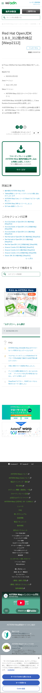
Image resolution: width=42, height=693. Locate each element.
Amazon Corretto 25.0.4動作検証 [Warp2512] (19, 247)
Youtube (24, 464)
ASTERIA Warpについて (19, 474)
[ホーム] (10, 3)
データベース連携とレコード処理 (20, 545)
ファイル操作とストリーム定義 (20, 535)
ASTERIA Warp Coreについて (19, 478)
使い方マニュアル (20, 514)
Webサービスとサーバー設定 (20, 552)
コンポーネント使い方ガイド (20, 559)
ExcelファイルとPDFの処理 (20, 543)
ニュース (20, 506)
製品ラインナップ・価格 (19, 482)
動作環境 (20, 526)
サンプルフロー (20, 574)
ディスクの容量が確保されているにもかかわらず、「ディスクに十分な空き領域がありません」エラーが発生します (23, 373)
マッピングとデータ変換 (20, 538)
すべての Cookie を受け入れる (21, 677)
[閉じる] (38, 658)
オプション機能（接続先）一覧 (19, 490)
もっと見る (29, 258)
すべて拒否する (21, 683)
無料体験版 (19, 588)
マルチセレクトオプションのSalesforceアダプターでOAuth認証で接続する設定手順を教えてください (22, 358)
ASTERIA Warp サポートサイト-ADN (16, 24)
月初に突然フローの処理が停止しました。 (22, 366)
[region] (21, 674)
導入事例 (19, 486)
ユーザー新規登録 (34, 2)
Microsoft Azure (20, 564)
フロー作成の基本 (20, 533)
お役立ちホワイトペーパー (19, 498)
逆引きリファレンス (20, 530)
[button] (34, 133)
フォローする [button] (33, 48)
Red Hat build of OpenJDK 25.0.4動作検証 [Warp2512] (22, 237)
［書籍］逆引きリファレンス (19, 584)
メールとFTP (20, 548)
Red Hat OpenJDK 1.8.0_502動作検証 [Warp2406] (21, 244)
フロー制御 (20, 540)
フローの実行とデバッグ (20, 550)
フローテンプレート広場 (19, 494)
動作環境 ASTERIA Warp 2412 (15, 191)
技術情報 (33, 24)
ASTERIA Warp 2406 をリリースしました (18, 203)
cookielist (11, 670)
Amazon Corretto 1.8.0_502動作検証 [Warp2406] (20, 253)
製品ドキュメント (20, 522)
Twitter (21, 127)
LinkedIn (25, 127)
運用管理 (20, 555)
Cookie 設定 (21, 688)
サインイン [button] (36, 4)
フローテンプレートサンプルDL (20, 577)
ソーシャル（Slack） (20, 561)
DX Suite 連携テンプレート (14, 206)
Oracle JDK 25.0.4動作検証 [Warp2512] (17, 255)
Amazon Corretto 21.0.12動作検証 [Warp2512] (20, 250)
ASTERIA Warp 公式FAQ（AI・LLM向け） (19, 501)
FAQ (20, 510)
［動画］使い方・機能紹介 (20, 572)
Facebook (17, 127)
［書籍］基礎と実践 (19, 580)
